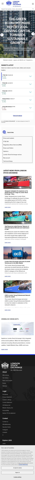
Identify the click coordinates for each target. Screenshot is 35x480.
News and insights (7, 380)
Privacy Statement (7, 397)
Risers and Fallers (8, 148)
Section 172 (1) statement (9, 413)
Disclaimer (5, 394)
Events (4, 383)
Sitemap (5, 386)
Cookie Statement (7, 402)
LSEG (4, 443)
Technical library (8, 161)
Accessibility (6, 410)
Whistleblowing (6, 424)
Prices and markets (8, 138)
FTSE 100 (6, 141)
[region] (17, 462)
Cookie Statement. (23, 464)
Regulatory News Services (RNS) (12, 145)
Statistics (5, 151)
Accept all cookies (17, 468)
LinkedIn (5, 432)
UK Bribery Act (6, 405)
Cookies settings (17, 477)
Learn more (7, 207)
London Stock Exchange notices (12, 154)
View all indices (17, 115)
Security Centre (6, 427)
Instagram (5, 430)
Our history (5, 378)
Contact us (5, 421)
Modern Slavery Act (8, 408)
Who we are (6, 375)
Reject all (17, 472)
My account (6, 158)
